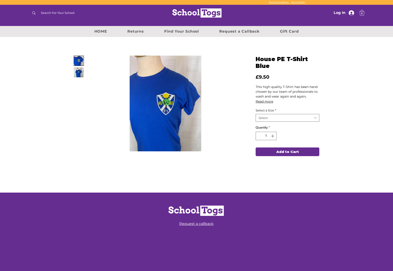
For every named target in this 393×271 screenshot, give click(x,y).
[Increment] (273, 136)
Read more (264, 101)
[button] (362, 12)
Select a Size (266, 110)
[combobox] (287, 118)
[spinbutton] (266, 136)
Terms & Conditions (279, 2)
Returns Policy (298, 2)
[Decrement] (259, 136)
